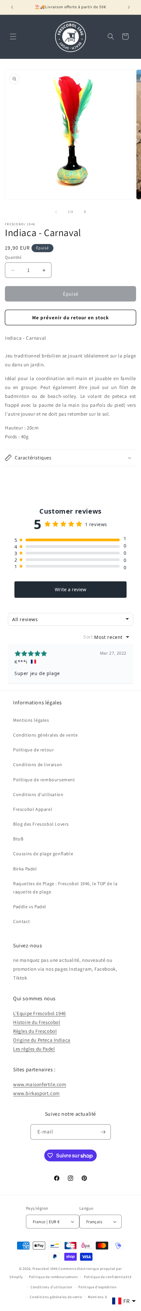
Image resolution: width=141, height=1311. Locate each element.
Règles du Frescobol (35, 1031)
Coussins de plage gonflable (43, 854)
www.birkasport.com (36, 1093)
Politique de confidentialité (107, 1277)
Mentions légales (31, 720)
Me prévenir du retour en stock (70, 317)
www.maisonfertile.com (39, 1084)
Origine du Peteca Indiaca (41, 1040)
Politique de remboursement (44, 780)
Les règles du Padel (34, 1049)
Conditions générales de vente (45, 735)
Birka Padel (25, 869)
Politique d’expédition (97, 1287)
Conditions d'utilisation (38, 794)
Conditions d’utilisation (51, 1287)
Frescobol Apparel (32, 809)
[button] (13, 36)
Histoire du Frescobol (36, 1022)
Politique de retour (33, 750)
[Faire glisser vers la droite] (85, 212)
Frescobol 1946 (45, 1268)
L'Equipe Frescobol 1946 (39, 1013)
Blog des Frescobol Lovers (41, 824)
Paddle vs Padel (29, 907)
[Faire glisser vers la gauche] (56, 212)
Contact (21, 921)
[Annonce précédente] (12, 7)
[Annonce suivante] (129, 7)
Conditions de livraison (37, 764)
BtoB (18, 839)
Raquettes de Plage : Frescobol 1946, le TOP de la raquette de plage (65, 888)
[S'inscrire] (103, 1132)
